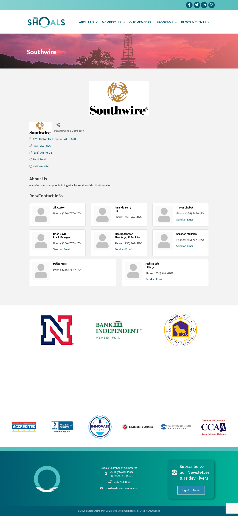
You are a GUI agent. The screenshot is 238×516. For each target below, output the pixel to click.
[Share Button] (58, 125)
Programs (164, 22)
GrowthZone (153, 510)
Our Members (140, 22)
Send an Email (184, 219)
